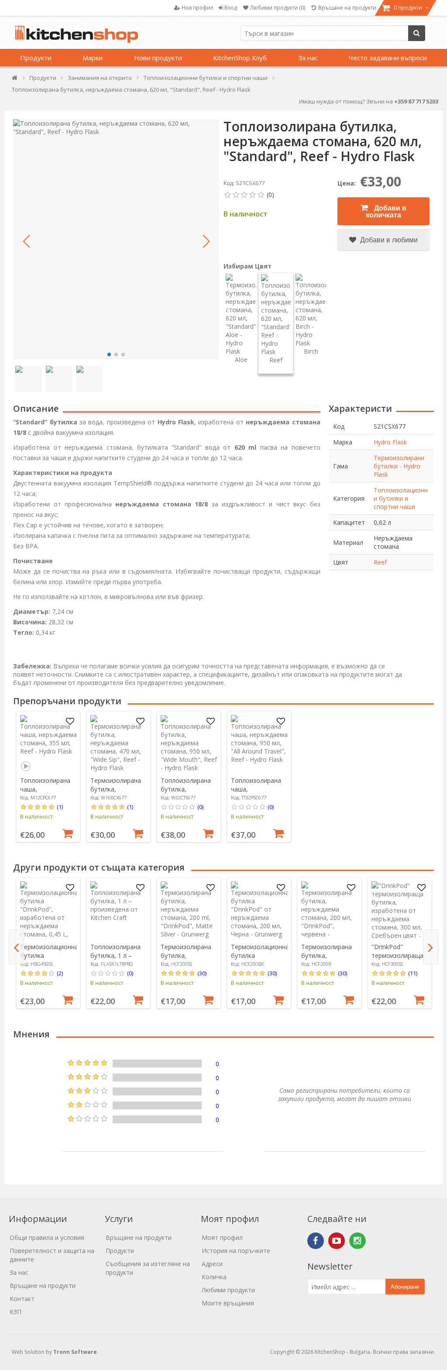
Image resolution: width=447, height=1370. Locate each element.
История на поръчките (236, 1250)
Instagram (357, 1240)
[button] (26, 241)
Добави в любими (388, 240)
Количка (214, 1277)
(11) (412, 973)
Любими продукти (228, 1290)
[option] (48, 776)
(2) (60, 973)
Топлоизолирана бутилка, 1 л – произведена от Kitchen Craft (115, 960)
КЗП (15, 1312)
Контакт (22, 1298)
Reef (380, 562)
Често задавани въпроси (388, 57)
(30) (201, 973)
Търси (416, 33)
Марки (93, 57)
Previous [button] (16, 946)
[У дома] (15, 80)
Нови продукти (158, 57)
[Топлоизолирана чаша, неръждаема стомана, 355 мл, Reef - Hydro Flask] (48, 743)
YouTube (336, 1240)
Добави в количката (386, 211)
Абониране (405, 1287)
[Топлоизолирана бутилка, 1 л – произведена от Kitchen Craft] (118, 909)
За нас (308, 57)
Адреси (212, 1264)
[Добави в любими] (70, 721)
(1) (60, 807)
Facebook (315, 1240)
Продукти (36, 57)
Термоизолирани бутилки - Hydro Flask (399, 466)
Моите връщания (228, 1303)
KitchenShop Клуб (240, 57)
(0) (200, 807)
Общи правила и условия (47, 1237)
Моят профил (222, 1237)
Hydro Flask (390, 442)
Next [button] (430, 946)
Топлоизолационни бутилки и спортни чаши (401, 498)
